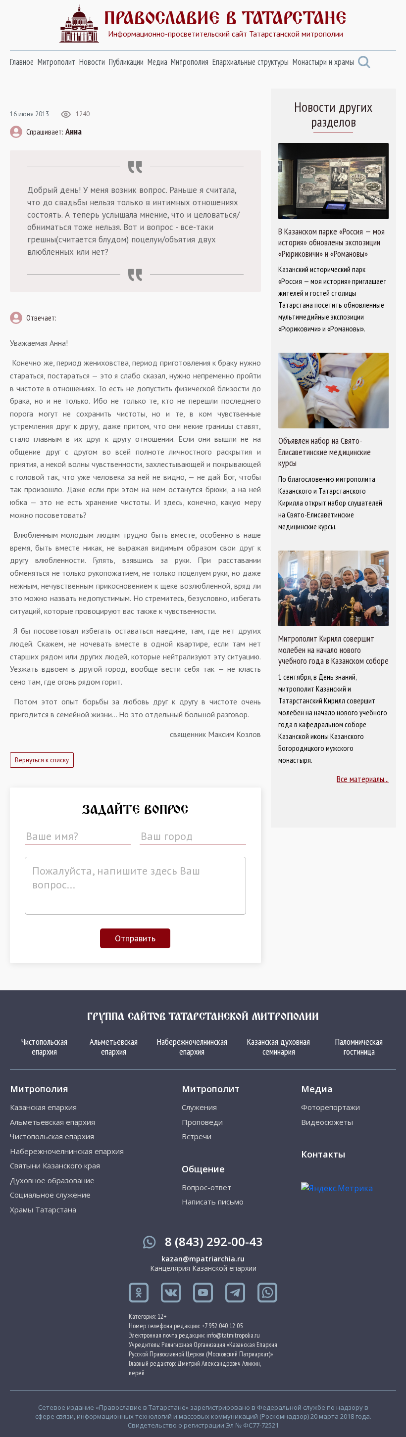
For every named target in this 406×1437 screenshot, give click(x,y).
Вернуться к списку (42, 760)
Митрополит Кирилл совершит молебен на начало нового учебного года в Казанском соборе (333, 649)
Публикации (126, 61)
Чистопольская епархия (44, 1046)
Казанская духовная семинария (278, 1046)
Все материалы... (363, 779)
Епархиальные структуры (250, 61)
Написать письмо (213, 1201)
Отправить (135, 938)
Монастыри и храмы (323, 61)
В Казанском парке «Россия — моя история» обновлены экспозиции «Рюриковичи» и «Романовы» (331, 242)
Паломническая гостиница (359, 1046)
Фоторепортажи (330, 1107)
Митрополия (189, 61)
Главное (22, 61)
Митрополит (56, 61)
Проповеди (202, 1122)
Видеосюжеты (327, 1122)
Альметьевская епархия (114, 1046)
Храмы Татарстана (43, 1209)
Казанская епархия (43, 1107)
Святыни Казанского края (55, 1165)
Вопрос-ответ (206, 1187)
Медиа (157, 61)
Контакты (323, 1154)
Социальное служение (50, 1195)
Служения (199, 1107)
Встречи (196, 1136)
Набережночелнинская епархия (192, 1046)
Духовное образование (52, 1180)
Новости (92, 61)
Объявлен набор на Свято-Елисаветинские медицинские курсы (324, 451)
